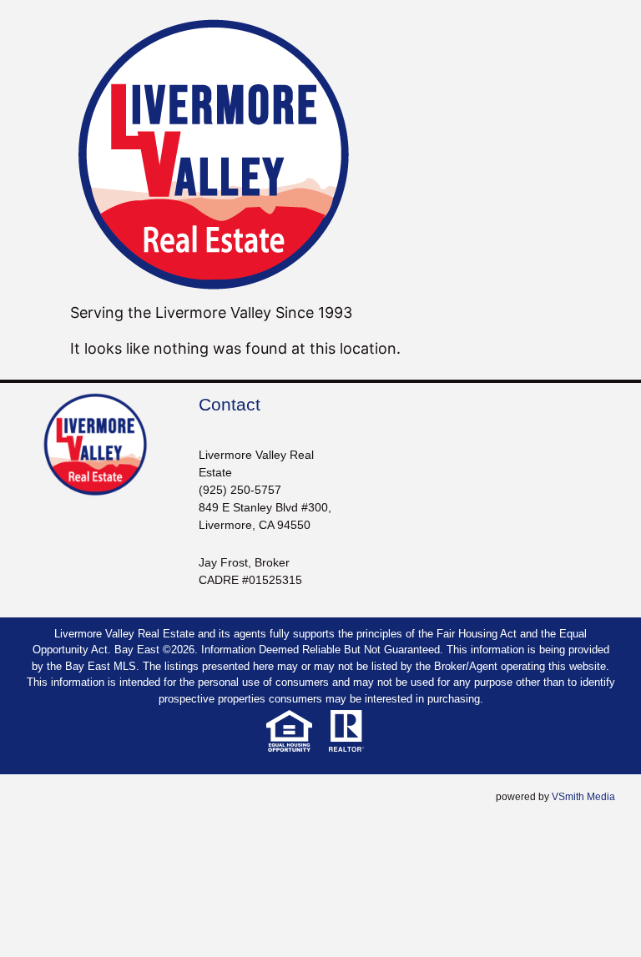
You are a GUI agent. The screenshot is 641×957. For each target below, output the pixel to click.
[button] (240, 798)
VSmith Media (583, 797)
